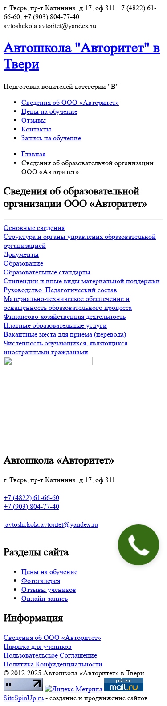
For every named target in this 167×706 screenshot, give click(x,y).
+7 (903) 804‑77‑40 (31, 506)
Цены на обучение (49, 111)
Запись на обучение (51, 138)
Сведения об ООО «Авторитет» (70, 102)
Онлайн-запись (44, 598)
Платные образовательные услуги (55, 325)
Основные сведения (34, 227)
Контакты (36, 129)
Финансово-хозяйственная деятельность (65, 316)
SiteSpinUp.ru (24, 698)
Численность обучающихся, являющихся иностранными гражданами (65, 347)
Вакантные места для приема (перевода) (65, 334)
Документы (21, 254)
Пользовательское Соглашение (50, 655)
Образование (23, 263)
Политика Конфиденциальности (53, 664)
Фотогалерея (40, 580)
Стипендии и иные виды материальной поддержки (82, 281)
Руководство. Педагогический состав (60, 290)
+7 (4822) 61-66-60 (31, 497)
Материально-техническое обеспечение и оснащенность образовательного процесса (68, 303)
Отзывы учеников (48, 589)
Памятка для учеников (38, 646)
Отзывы (33, 120)
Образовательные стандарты (47, 272)
